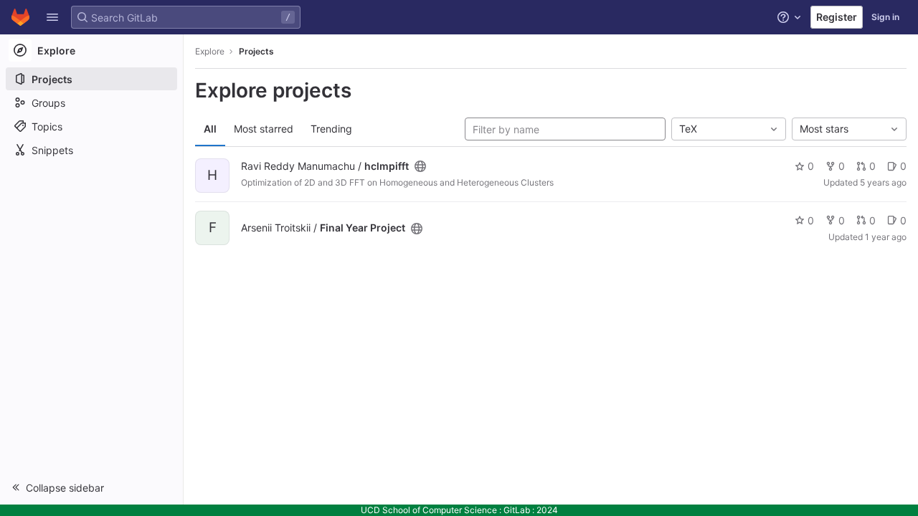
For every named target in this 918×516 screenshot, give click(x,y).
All (210, 129)
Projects (256, 51)
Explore (209, 51)
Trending (331, 129)
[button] (52, 17)
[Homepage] (20, 17)
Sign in (885, 16)
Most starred (263, 129)
